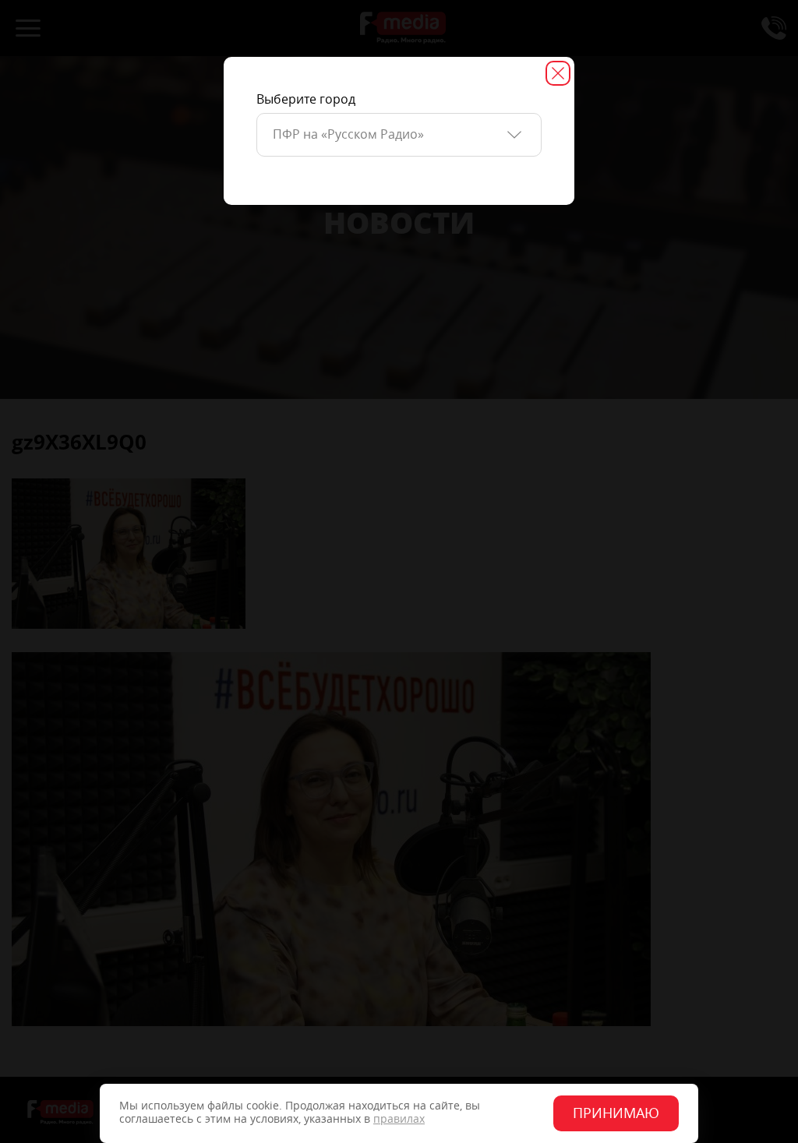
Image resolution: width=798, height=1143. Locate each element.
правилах (399, 1119)
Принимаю (616, 1113)
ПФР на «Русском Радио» (348, 134)
